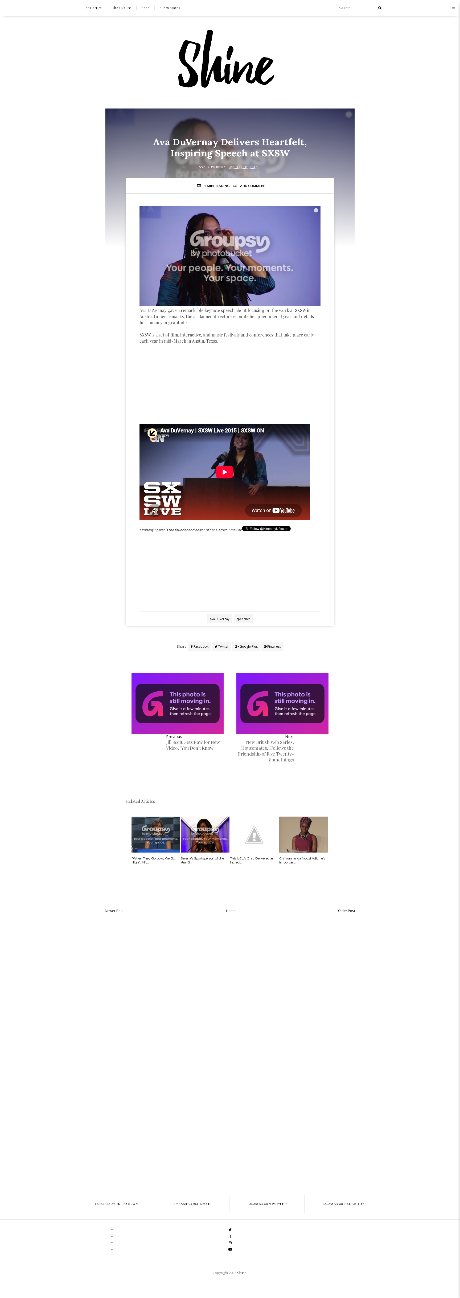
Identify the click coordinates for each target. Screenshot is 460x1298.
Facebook (200, 646)
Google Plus (248, 646)
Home (231, 910)
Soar (145, 8)
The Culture (121, 8)
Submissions (170, 8)
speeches (243, 619)
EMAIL (193, 1204)
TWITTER (267, 1204)
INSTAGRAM (117, 1204)
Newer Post (114, 910)
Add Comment (253, 185)
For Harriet (93, 8)
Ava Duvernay (212, 167)
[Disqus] (230, 983)
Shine (242, 1272)
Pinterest (273, 646)
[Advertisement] (230, 389)
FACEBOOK (344, 1204)
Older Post (346, 910)
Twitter (223, 646)
